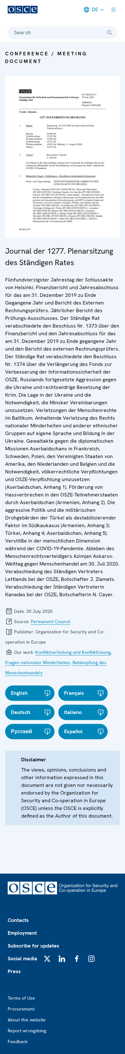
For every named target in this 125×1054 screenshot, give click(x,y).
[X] (47, 958)
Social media (22, 958)
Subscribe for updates (33, 945)
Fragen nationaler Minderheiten (37, 662)
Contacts (18, 920)
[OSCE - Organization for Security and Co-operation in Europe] (23, 9)
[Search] (109, 32)
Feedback (18, 1041)
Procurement (21, 1009)
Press (14, 971)
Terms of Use (21, 998)
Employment (22, 933)
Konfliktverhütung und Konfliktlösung (73, 652)
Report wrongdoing (27, 1031)
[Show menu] (113, 9)
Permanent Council (50, 621)
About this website (27, 1020)
